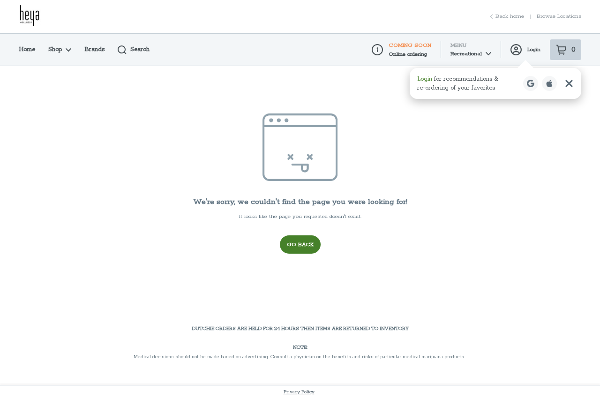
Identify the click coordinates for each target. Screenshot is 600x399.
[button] (495, 83)
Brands (94, 49)
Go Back (300, 244)
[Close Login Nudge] (569, 83)
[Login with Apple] (549, 83)
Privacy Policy (299, 392)
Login (533, 49)
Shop (55, 49)
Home (27, 49)
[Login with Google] (530, 83)
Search (140, 49)
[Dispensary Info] (377, 49)
